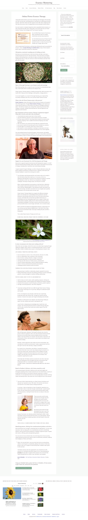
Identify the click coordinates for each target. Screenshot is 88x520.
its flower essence (42, 241)
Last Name (62, 58)
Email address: (63, 63)
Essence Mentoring (44, 2)
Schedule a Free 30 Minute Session (23, 468)
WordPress (54, 516)
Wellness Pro (39, 516)
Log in (58, 516)
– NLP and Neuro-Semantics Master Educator (31, 457)
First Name (62, 52)
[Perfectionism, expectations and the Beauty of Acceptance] (67, 131)
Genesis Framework (47, 516)
